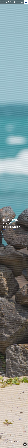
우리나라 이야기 (8, 2)
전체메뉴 (26, 2)
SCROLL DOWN (14, 441)
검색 (22, 2)
